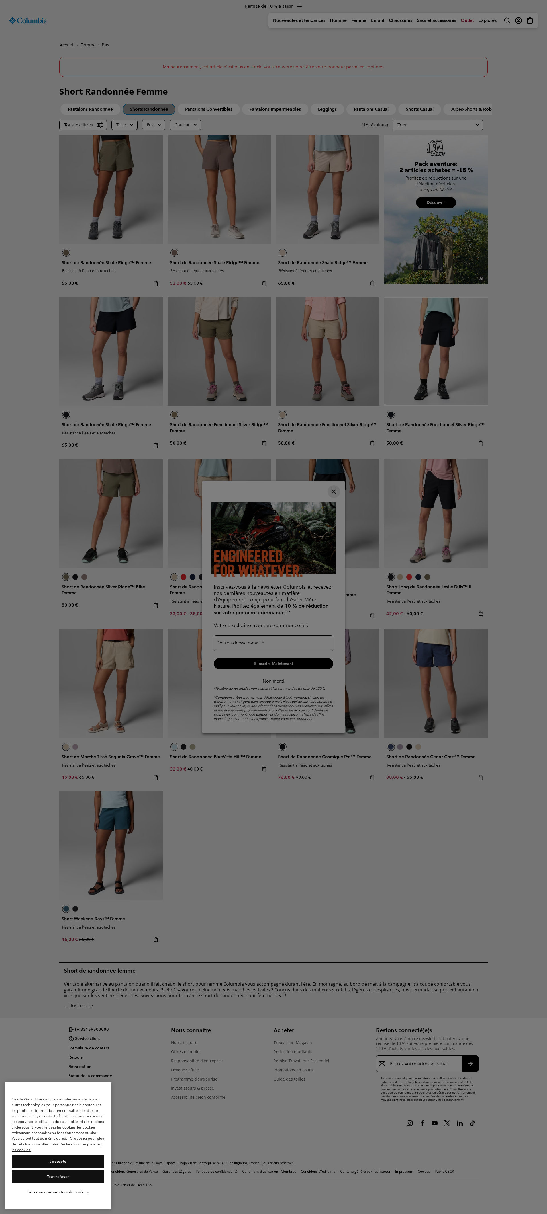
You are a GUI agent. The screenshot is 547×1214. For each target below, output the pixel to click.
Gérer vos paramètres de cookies (58, 1192)
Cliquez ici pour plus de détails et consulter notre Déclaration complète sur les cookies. (58, 1144)
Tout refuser (58, 1176)
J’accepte (58, 1161)
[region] (58, 1145)
